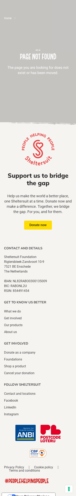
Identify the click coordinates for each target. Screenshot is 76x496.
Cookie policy (43, 467)
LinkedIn (10, 407)
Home (8, 18)
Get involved (13, 318)
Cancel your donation (19, 373)
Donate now (38, 225)
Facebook (11, 400)
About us (10, 332)
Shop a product (15, 366)
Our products (13, 325)
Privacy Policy (14, 467)
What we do (12, 311)
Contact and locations (19, 394)
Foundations (13, 359)
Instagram (11, 414)
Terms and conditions (24, 470)
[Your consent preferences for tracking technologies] (69, 489)
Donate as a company (19, 352)
